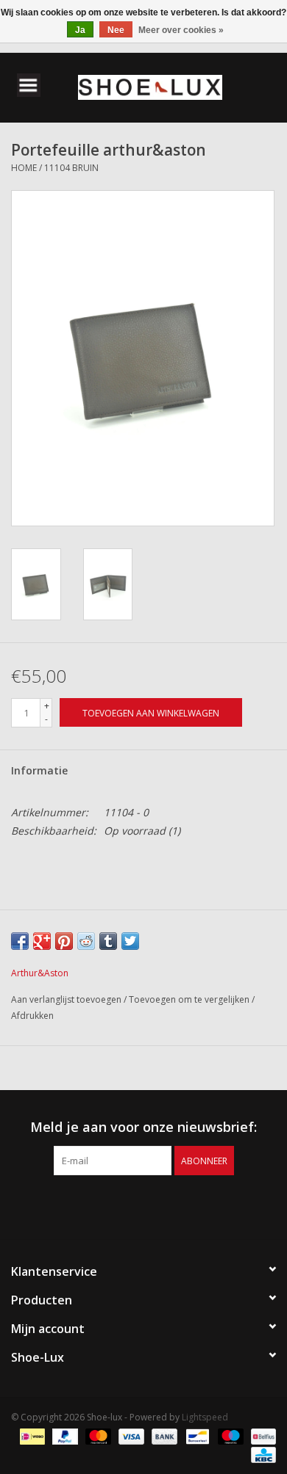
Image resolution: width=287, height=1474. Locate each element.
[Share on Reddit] (86, 941)
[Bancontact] (196, 1435)
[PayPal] (63, 1435)
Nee (115, 30)
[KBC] (261, 1454)
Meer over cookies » (181, 30)
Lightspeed (205, 1417)
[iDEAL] (31, 1435)
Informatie (39, 770)
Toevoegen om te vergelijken (190, 999)
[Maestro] (229, 1435)
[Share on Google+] (42, 941)
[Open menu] (28, 84)
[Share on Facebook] (20, 941)
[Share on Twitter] (130, 941)
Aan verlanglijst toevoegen (67, 999)
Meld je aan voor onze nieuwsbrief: (143, 1127)
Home (24, 167)
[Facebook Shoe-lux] (130, 1205)
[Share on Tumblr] (108, 941)
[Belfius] (261, 1435)
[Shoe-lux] (172, 86)
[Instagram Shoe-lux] (157, 1205)
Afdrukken (32, 1015)
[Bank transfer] (163, 1435)
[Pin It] (64, 941)
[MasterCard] (96, 1435)
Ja (80, 30)
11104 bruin (71, 167)
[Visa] (129, 1435)
